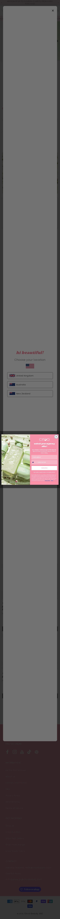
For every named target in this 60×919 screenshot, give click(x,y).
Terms (52, 480)
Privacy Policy (47, 480)
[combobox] (34, 462)
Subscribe (44, 468)
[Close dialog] (56, 436)
